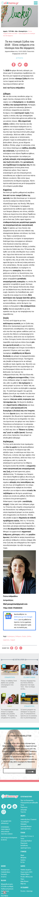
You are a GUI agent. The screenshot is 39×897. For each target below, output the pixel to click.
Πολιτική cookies (6, 834)
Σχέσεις (23, 860)
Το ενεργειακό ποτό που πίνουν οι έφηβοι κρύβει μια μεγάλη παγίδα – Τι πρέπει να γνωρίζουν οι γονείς (9, 714)
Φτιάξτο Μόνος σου (27, 877)
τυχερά (12, 640)
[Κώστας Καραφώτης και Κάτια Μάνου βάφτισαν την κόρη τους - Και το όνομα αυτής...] (29, 670)
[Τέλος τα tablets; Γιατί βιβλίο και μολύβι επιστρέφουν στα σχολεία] (10, 670)
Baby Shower (24, 881)
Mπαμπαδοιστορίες (7, 884)
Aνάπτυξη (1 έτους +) (27, 836)
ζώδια (29, 636)
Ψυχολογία (24, 807)
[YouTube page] (14, 806)
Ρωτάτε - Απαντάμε (27, 891)
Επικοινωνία (5, 827)
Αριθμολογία (5, 891)
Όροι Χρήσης (5, 831)
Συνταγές (4, 874)
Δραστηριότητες (26, 829)
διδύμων (18, 636)
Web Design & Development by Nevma (9, 839)
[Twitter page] (9, 806)
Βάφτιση (23, 884)
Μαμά (22, 855)
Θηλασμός (24, 824)
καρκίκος (6, 640)
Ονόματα (3, 893)
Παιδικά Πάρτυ (25, 874)
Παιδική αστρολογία (7, 889)
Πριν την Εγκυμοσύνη (27, 800)
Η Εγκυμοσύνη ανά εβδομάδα (29, 803)
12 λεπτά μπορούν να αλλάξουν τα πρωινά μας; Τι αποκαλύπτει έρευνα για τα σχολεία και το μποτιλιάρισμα (29, 714)
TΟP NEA (11, 31)
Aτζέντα (3, 877)
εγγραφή (31, 772)
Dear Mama (4, 896)
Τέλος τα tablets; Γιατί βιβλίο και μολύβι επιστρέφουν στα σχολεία (9, 684)
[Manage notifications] (4, 892)
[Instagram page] (3, 812)
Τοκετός (23, 812)
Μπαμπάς (23, 858)
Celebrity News (5, 872)
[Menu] (35, 3)
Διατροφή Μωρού (26, 826)
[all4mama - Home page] (10, 2)
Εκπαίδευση (24, 845)
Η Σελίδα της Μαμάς (7, 886)
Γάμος (22, 879)
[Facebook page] (3, 806)
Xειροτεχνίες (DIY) (26, 872)
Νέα (16, 31)
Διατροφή (24, 810)
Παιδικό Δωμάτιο (26, 870)
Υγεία (22, 805)
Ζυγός (24, 636)
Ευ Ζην (23, 862)
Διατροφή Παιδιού (26, 841)
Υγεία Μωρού (25, 822)
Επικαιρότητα (23, 31)
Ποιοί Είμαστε (5, 829)
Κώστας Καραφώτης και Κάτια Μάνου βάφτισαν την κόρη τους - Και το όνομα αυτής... (28, 685)
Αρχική (5, 31)
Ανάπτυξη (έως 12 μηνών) (28, 819)
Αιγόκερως (11, 636)
